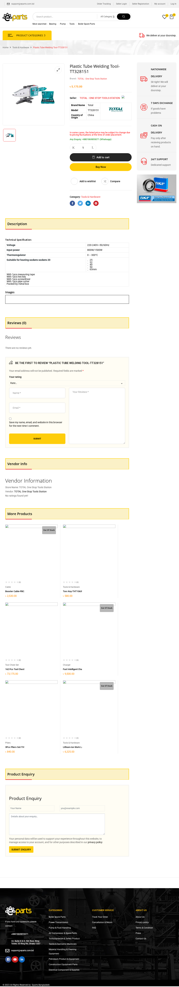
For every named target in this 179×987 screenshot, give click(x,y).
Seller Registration (140, 4)
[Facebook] (72, 203)
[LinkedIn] (88, 203)
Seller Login (121, 4)
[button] (172, 17)
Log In (173, 4)
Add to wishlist (88, 181)
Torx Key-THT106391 (73, 591)
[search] (123, 16)
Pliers (7, 743)
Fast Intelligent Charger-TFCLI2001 (80, 669)
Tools (71, 24)
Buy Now (101, 167)
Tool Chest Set (12, 665)
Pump (63, 24)
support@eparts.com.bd (22, 4)
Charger (66, 665)
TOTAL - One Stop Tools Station (92, 79)
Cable (8, 587)
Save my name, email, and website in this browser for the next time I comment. (35, 424)
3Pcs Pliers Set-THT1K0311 (19, 747)
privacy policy (95, 842)
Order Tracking (104, 4)
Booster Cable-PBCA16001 (18, 591)
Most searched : (40, 24)
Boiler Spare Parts (86, 24)
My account (159, 4)
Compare (115, 181)
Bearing (52, 24)
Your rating (15, 377)
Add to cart (102, 157)
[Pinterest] (96, 203)
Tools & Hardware (20, 47)
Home (5, 47)
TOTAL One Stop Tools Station (30, 491)
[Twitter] (80, 203)
